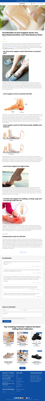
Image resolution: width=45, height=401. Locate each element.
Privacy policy (19, 399)
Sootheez (10, 399)
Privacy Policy (18, 379)
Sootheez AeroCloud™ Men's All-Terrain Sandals (22, 362)
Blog (17, 376)
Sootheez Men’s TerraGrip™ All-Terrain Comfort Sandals (36, 362)
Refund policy (14, 399)
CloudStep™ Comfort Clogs (36, 344)
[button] (38, 4)
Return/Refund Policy (20, 381)
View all (22, 368)
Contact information (36, 399)
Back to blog (23, 252)
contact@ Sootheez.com (7, 386)
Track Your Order (19, 378)
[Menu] (3, 4)
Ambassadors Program (20, 389)
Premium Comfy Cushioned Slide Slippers (22, 344)
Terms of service (24, 399)
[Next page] (25, 301)
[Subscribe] (14, 392)
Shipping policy (30, 399)
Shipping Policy (19, 386)
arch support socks (12, 47)
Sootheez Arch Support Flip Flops (8, 344)
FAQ (17, 387)
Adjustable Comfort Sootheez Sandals (8, 362)
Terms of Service (19, 384)
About (17, 375)
